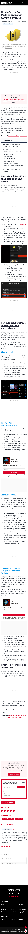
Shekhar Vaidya (22, 21)
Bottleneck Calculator (17, 931)
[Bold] (2, 863)
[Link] (15, 863)
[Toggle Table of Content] (23, 140)
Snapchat (19, 819)
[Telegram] (14, 811)
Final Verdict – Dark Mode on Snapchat (11, 170)
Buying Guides (23, 912)
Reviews (11, 907)
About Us (4, 919)
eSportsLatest (13, 897)
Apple (2, 912)
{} (17, 863)
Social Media (12, 912)
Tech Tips (11, 909)
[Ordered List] (9, 863)
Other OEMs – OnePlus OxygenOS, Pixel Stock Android (13, 164)
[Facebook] (2, 811)
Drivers (21, 907)
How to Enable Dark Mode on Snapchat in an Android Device (12, 150)
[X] (5, 811)
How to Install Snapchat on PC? (17, 136)
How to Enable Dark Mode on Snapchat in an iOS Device (11, 145)
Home (2, 9)
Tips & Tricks (9, 9)
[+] (18, 863)
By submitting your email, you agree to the (13, 793)
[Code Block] (14, 863)
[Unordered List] (10, 863)
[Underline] (5, 863)
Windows (3, 909)
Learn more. (8, 48)
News (2, 904)
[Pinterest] (11, 811)
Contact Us (12, 919)
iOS (12, 819)
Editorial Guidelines (7, 922)
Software (21, 904)
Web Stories (22, 909)
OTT (10, 904)
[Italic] (4, 863)
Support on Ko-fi (14, 774)
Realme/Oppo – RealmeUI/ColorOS (9, 157)
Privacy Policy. (7, 795)
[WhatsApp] (8, 811)
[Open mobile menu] (26, 2)
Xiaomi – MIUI (8, 154)
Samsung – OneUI (9, 161)
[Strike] (7, 863)
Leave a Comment (8, 802)
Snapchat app (23, 224)
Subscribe (21, 787)
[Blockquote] (12, 863)
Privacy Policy (22, 919)
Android (17, 9)
